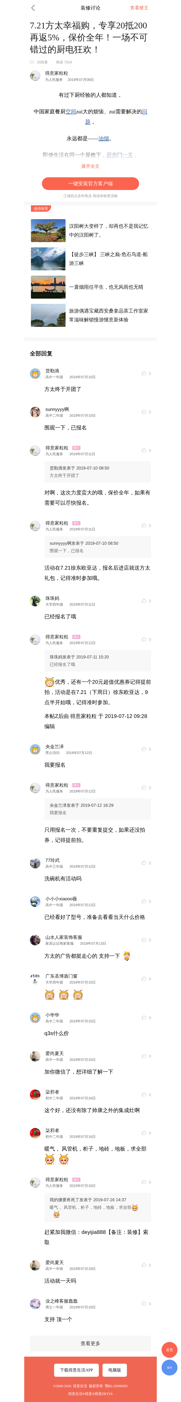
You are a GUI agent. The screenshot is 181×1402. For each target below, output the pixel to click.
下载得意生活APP (76, 1370)
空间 (71, 111)
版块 (169, 1367)
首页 (169, 1350)
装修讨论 (90, 8)
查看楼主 (139, 7)
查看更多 (90, 1343)
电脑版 (114, 1370)
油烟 (103, 138)
